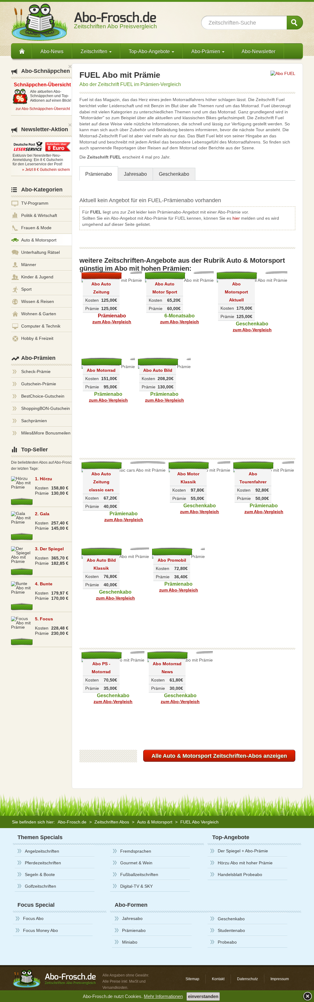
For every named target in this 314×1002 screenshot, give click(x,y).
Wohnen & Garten (38, 313)
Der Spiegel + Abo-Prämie (243, 850)
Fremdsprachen (135, 851)
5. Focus (44, 619)
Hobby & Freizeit (37, 338)
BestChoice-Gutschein (42, 396)
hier (236, 218)
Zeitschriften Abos (111, 821)
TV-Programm (34, 203)
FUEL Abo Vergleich (199, 821)
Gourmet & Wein (136, 862)
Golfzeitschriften (40, 886)
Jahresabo (135, 174)
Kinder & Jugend (37, 276)
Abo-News (51, 51)
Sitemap (192, 979)
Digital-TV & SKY (136, 886)
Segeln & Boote (40, 874)
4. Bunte (43, 584)
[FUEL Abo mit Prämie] (282, 73)
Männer (28, 264)
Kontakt (218, 979)
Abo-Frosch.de (72, 821)
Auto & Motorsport (38, 240)
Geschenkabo (174, 174)
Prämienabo (98, 174)
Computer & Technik (40, 326)
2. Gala (42, 514)
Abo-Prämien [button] (206, 51)
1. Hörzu (43, 479)
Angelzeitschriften (42, 851)
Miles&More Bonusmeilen (46, 432)
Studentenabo (231, 930)
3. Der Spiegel (49, 549)
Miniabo (129, 942)
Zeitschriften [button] (95, 51)
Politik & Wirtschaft (39, 215)
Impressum (279, 979)
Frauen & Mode (36, 227)
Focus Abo (33, 918)
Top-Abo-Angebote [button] (150, 51)
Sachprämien (34, 420)
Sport (26, 289)
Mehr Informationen (163, 996)
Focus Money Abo (40, 930)
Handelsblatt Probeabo (240, 874)
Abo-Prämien (38, 358)
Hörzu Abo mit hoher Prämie (245, 862)
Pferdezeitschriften (43, 862)
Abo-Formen (131, 905)
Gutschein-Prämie (38, 383)
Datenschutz (247, 979)
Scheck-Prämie (36, 371)
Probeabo (227, 942)
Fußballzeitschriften (139, 874)
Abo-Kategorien (42, 190)
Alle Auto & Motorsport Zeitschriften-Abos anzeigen (219, 756)
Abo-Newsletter (258, 51)
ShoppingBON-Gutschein (45, 408)
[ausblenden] (307, 996)
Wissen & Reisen (37, 301)
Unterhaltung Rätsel (40, 252)
